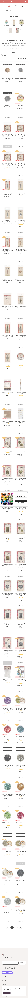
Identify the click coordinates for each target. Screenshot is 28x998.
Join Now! (6, 992)
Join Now (21, 500)
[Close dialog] (27, 492)
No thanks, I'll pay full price (21, 502)
